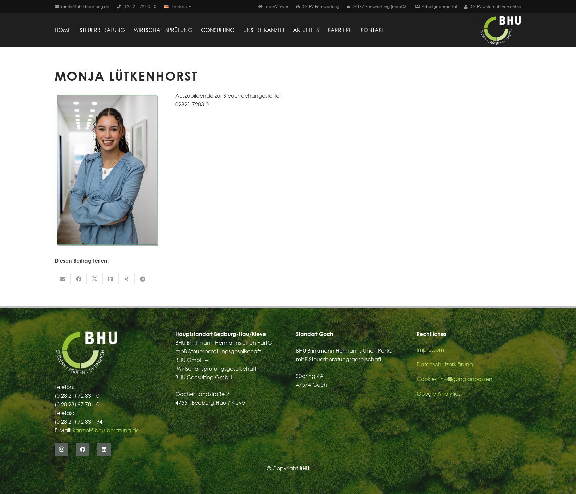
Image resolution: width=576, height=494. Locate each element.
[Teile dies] (79, 279)
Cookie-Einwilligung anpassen (454, 379)
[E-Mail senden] (63, 279)
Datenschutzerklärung (445, 364)
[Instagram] (61, 449)
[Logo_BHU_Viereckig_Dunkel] (500, 30)
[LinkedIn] (104, 449)
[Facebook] (82, 449)
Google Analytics (438, 393)
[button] (177, 7)
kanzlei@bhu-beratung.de (106, 430)
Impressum (430, 349)
